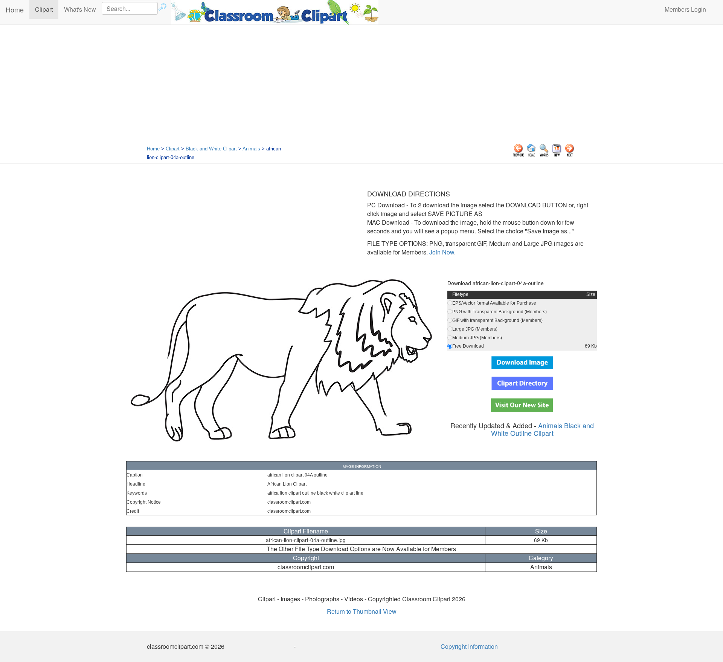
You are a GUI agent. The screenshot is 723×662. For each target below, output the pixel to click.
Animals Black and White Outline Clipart (542, 429)
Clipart (46, 9)
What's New (80, 9)
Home (15, 9)
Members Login (685, 9)
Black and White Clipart (211, 149)
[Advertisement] (361, 85)
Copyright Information (469, 646)
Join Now (441, 252)
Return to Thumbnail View (362, 611)
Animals (251, 149)
